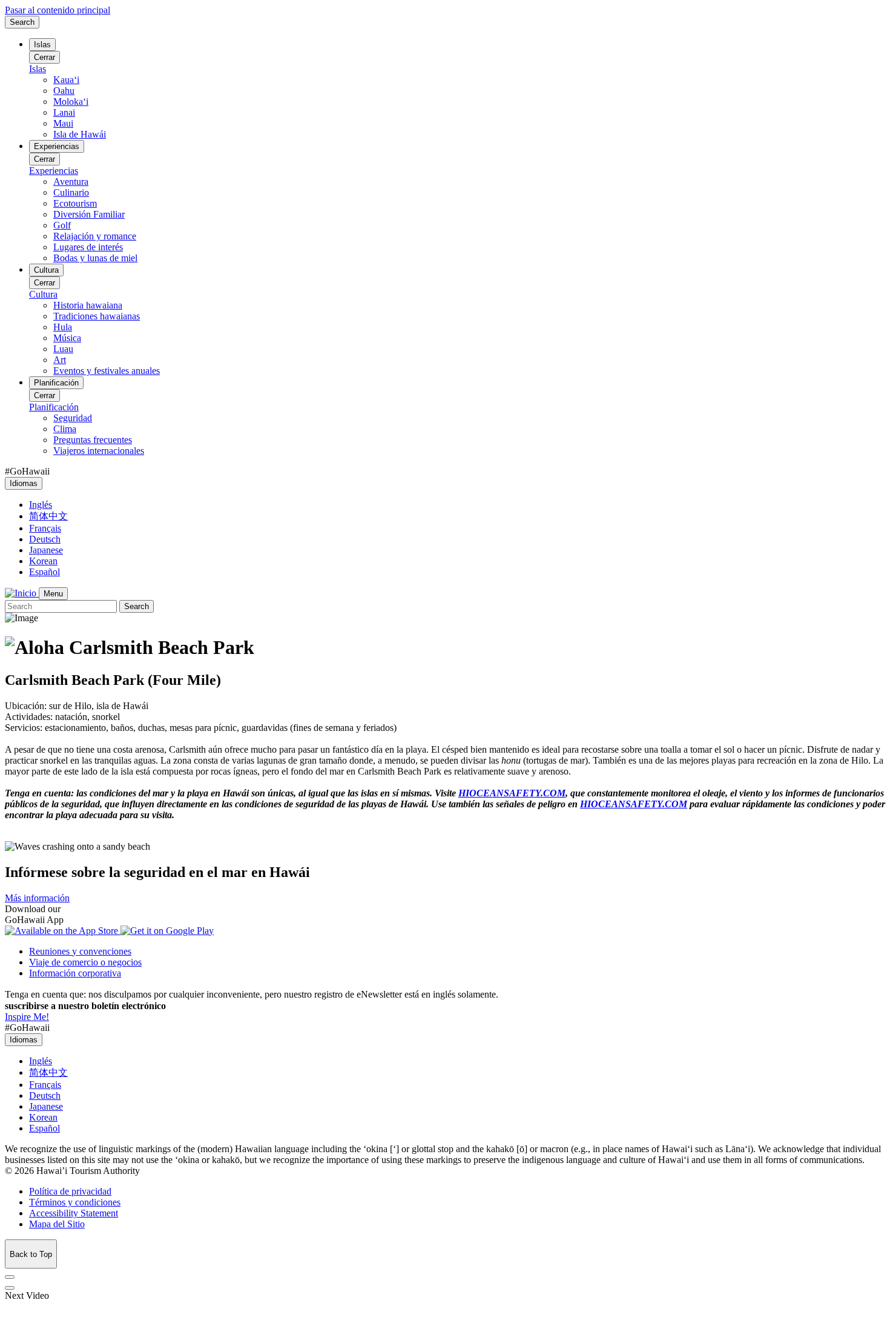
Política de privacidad (70, 1191)
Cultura (46, 270)
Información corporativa (75, 973)
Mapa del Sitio (57, 1224)
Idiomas (24, 483)
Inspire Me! (27, 1017)
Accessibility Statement (73, 1213)
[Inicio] (22, 593)
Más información (37, 898)
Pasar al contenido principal (57, 10)
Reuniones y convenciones (80, 951)
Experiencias (56, 146)
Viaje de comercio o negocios (85, 962)
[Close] (10, 1277)
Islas (42, 44)
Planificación (56, 382)
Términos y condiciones (74, 1202)
